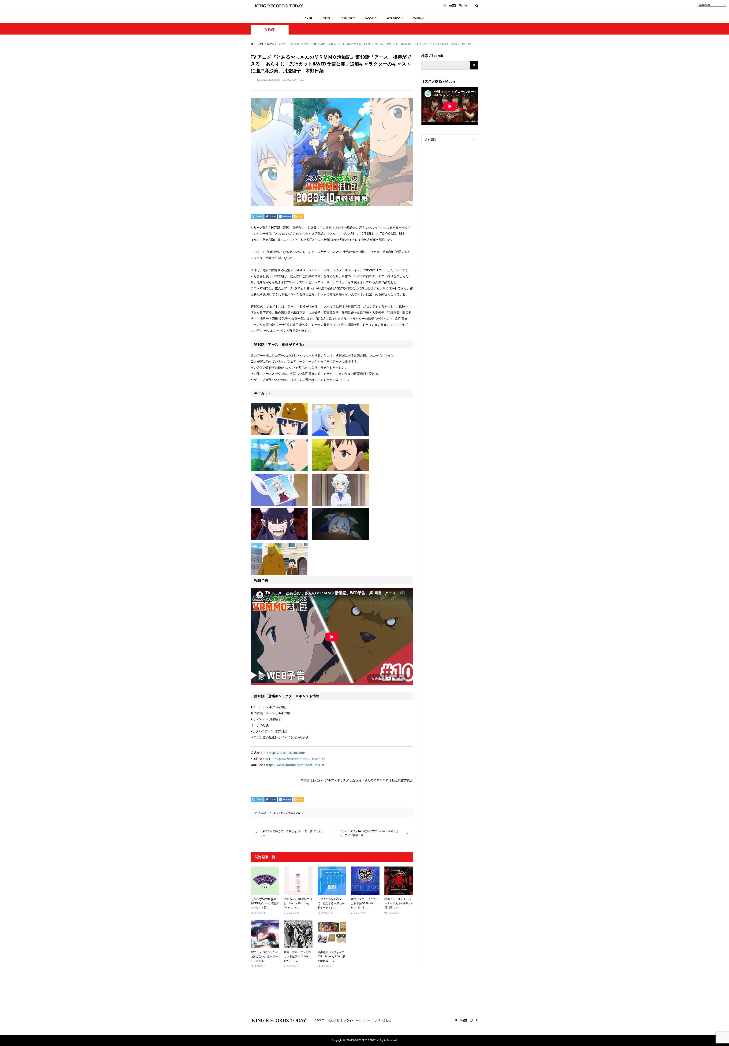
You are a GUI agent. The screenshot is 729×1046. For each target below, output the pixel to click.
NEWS (326, 17)
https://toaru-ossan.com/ (287, 753)
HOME (308, 17)
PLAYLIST (418, 17)
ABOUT (319, 1020)
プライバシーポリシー (357, 1020)
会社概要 (333, 1020)
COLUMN (371, 17)
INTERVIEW (348, 17)
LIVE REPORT (395, 17)
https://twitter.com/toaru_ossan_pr (300, 759)
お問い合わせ (383, 1020)
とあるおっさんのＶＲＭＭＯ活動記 (276, 812)
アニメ (299, 812)
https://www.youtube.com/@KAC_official (295, 765)
